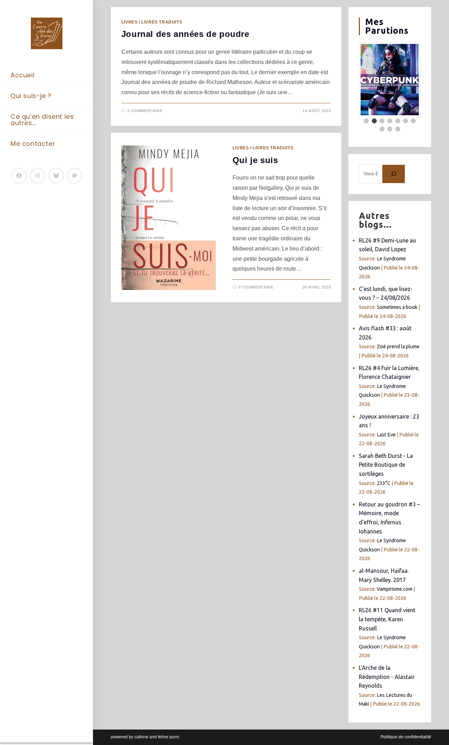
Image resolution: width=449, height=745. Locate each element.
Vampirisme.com (395, 589)
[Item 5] (397, 120)
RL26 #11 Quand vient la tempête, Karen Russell (387, 619)
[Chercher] (393, 173)
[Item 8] (382, 129)
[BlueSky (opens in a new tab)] (56, 175)
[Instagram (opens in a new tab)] (37, 175)
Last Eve (386, 435)
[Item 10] (397, 129)
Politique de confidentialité (406, 736)
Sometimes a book (397, 307)
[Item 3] (382, 120)
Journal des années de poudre (185, 34)
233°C (383, 483)
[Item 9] (389, 129)
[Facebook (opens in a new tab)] (19, 175)
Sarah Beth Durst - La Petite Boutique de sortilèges (386, 465)
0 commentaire (144, 111)
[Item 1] (366, 120)
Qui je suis (255, 160)
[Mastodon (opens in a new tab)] (74, 175)
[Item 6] (405, 120)
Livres (129, 22)
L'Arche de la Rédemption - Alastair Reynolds (387, 677)
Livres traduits (161, 22)
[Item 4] (389, 120)
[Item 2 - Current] (374, 120)
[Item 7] (413, 120)
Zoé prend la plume (398, 346)
